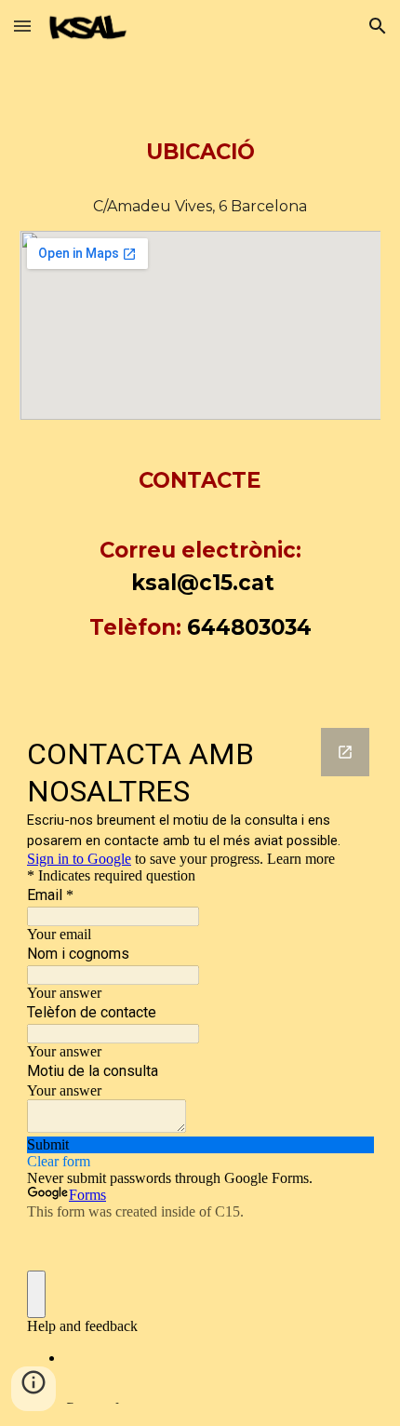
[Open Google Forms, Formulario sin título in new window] (345, 752)
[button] (22, 25)
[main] (200, 127)
